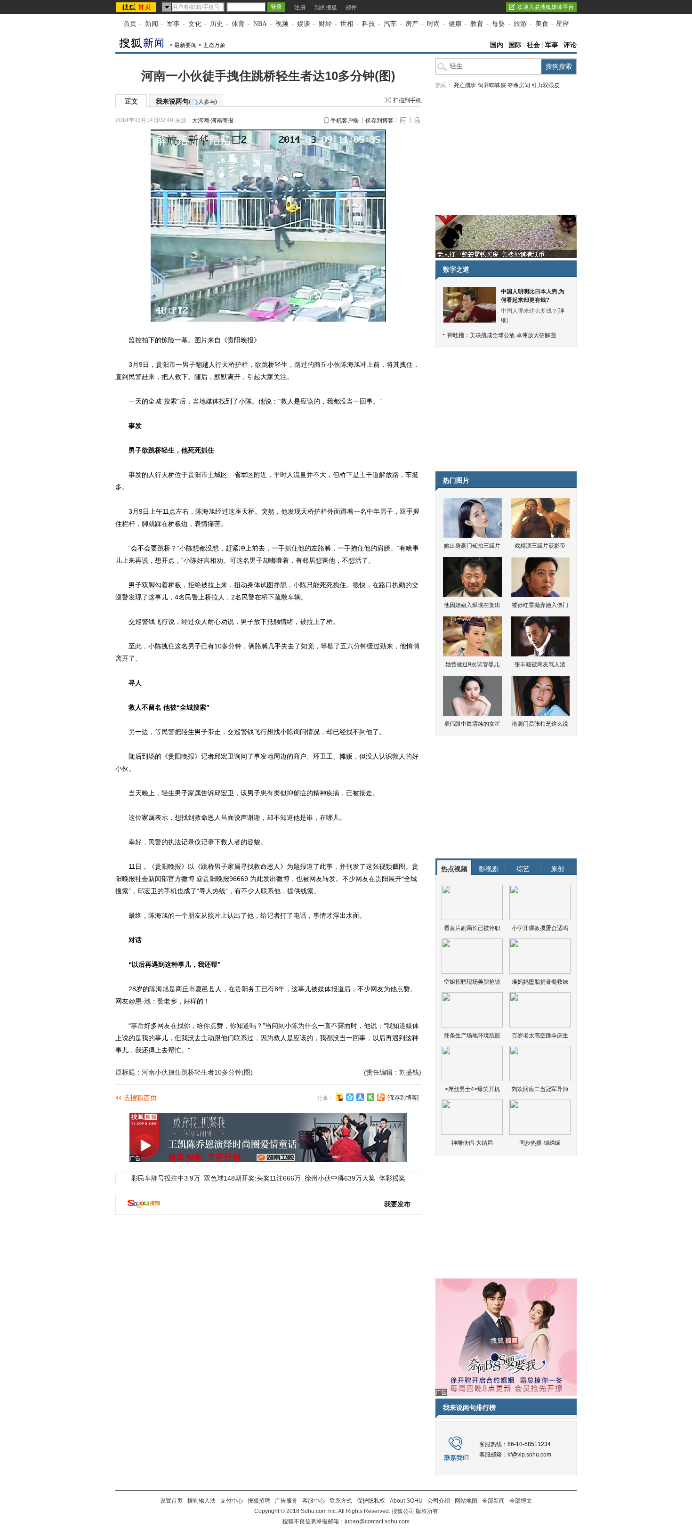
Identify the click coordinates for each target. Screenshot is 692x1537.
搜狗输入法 (201, 1500)
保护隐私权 (371, 1500)
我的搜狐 (325, 7)
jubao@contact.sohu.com (377, 1521)
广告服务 (286, 1500)
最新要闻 (185, 45)
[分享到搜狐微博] (339, 1097)
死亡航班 (465, 85)
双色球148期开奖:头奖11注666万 (252, 1178)
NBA (260, 23)
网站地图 (466, 1500)
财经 (325, 23)
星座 (562, 23)
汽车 (390, 23)
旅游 (520, 23)
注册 (300, 7)
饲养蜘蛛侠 (492, 85)
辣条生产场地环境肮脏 (472, 1035)
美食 (541, 23)
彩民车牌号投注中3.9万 (165, 1178)
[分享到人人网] (360, 1097)
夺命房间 (518, 85)
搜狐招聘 (259, 1500)
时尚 (433, 23)
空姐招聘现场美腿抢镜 (472, 982)
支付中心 (231, 1500)
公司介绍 (438, 1500)
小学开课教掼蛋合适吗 (540, 928)
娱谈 (303, 23)
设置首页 (171, 1500)
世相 (347, 23)
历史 (216, 23)
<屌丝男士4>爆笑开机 (472, 1089)
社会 (533, 45)
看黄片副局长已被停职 (472, 928)
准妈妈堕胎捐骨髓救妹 (540, 982)
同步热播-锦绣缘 (540, 1143)
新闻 (151, 23)
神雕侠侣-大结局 (472, 1143)
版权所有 (427, 1511)
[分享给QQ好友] (350, 1097)
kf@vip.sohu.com (529, 1454)
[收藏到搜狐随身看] (370, 1097)
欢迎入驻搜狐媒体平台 (545, 7)
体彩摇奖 (392, 1178)
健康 (455, 23)
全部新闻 (493, 1500)
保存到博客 (379, 120)
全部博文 (520, 1500)
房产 (411, 23)
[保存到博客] (402, 1097)
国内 (496, 45)
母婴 (498, 23)
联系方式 (341, 1500)
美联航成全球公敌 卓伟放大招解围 (513, 335)
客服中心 (313, 1500)
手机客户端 (344, 120)
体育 (238, 23)
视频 (282, 23)
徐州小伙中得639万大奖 (340, 1178)
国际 (515, 45)
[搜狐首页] (137, 7)
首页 (130, 23)
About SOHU (406, 1500)
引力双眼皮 (545, 85)
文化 (194, 23)
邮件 (351, 7)
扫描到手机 (407, 100)
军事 (173, 23)
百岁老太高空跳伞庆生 (540, 1035)
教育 (476, 23)
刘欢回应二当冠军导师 (540, 1089)
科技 (368, 23)
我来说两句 (186, 101)
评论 (570, 45)
